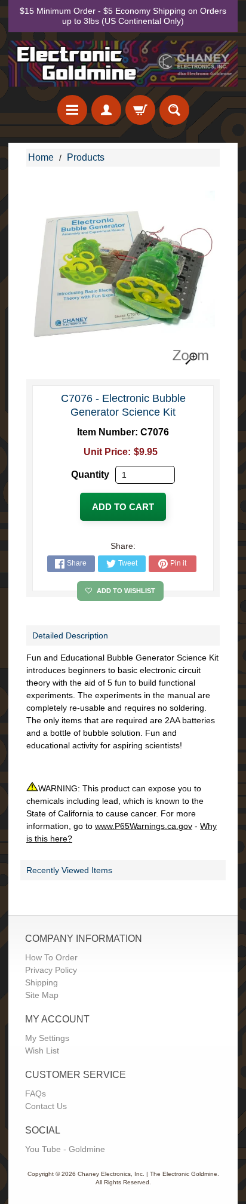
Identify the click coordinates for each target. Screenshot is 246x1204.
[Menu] (72, 110)
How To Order (51, 957)
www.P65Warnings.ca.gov (143, 826)
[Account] (106, 110)
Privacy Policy (51, 970)
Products (85, 157)
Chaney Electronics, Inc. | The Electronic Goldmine (147, 1174)
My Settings (47, 1038)
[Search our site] (174, 110)
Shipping (41, 982)
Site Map (42, 995)
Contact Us (46, 1106)
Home (41, 157)
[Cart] (140, 110)
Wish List (42, 1050)
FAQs (35, 1093)
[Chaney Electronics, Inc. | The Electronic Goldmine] (123, 64)
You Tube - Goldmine (65, 1149)
